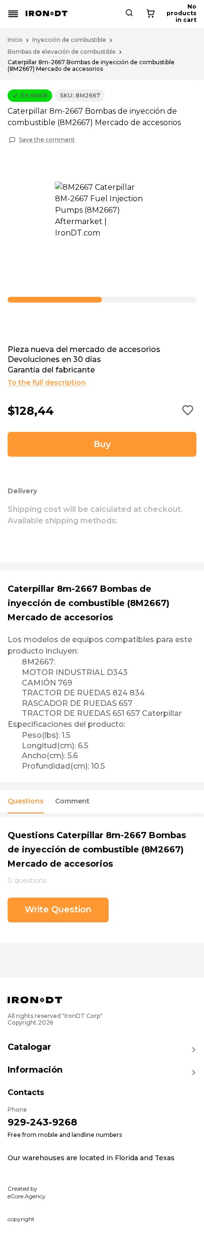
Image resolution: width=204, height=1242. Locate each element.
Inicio (15, 40)
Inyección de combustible (69, 40)
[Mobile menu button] (13, 14)
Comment (72, 801)
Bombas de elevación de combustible (62, 52)
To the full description (47, 382)
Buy (102, 444)
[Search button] (129, 13)
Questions (26, 801)
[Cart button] (150, 14)
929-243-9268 (42, 1122)
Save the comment (47, 140)
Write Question (58, 909)
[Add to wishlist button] (188, 411)
